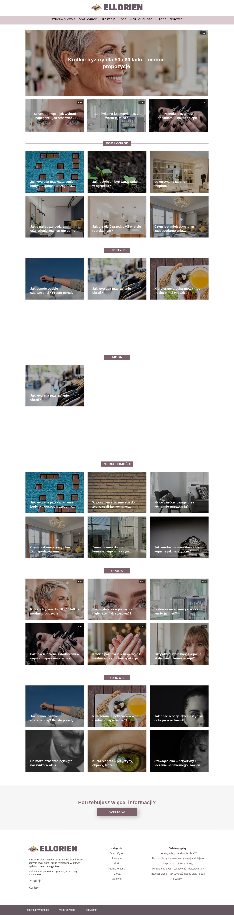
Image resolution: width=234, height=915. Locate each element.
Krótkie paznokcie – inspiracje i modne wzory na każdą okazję (116, 656)
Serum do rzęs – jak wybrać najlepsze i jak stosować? (55, 116)
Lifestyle (108, 19)
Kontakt (33, 887)
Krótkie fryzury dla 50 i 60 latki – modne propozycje (116, 63)
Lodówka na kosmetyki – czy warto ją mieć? (116, 116)
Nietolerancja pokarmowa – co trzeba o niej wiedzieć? (177, 290)
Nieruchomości (141, 19)
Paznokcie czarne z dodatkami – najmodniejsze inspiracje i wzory (178, 116)
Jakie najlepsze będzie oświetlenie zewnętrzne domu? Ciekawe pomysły (53, 229)
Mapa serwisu (67, 909)
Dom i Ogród (88, 19)
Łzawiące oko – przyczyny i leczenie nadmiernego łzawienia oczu (178, 763)
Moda (122, 19)
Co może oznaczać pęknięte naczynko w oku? (51, 763)
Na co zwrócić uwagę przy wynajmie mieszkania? (174, 504)
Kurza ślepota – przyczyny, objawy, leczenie (112, 763)
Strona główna (64, 19)
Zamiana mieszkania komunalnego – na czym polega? (110, 549)
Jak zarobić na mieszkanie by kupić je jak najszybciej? (176, 549)
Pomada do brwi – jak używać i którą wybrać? (178, 868)
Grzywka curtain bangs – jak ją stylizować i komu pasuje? (177, 656)
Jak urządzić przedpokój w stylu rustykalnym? (116, 228)
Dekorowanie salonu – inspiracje (171, 184)
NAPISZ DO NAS (117, 812)
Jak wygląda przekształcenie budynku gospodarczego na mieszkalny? (52, 184)
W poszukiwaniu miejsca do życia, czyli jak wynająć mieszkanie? (113, 505)
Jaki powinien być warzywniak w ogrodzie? (115, 184)
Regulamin (91, 909)
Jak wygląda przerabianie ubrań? (111, 290)
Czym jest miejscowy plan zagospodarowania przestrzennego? (174, 229)
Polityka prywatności (37, 909)
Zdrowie (176, 19)
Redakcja (35, 881)
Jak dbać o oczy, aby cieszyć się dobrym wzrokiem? (179, 718)
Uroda (161, 19)
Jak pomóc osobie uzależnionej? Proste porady (51, 290)
